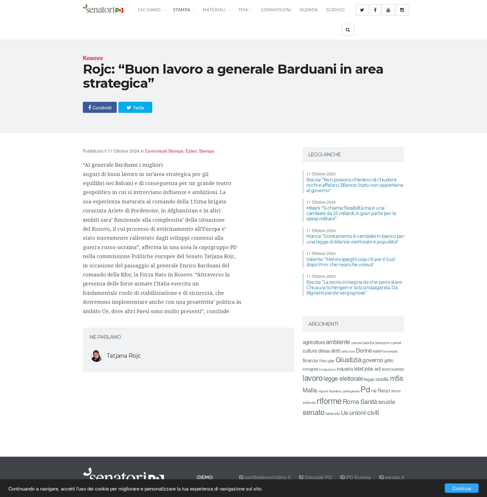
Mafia (310, 390)
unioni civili (364, 412)
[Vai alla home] (103, 10)
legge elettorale (343, 378)
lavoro (312, 377)
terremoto (333, 413)
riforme (329, 400)
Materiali (215, 9)
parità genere (351, 391)
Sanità (368, 401)
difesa (324, 350)
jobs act (372, 368)
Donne (364, 350)
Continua (461, 488)
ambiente (338, 341)
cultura (310, 350)
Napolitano (335, 391)
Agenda (309, 9)
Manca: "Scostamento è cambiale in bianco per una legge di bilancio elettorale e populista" (355, 239)
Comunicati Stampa (164, 151)
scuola (386, 401)
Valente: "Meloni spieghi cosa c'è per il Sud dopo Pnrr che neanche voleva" (350, 262)
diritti (335, 350)
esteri (377, 351)
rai (374, 390)
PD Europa (358, 477)
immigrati (310, 369)
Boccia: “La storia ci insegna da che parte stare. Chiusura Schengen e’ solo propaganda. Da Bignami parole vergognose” (354, 288)
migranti (323, 391)
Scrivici (335, 9)
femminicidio (390, 351)
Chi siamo (150, 9)
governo (372, 359)
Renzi (384, 390)
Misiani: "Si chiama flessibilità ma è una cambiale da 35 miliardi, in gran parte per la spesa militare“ (351, 213)
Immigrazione (327, 369)
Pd (365, 389)
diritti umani (348, 351)
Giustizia (349, 359)
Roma (351, 401)
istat (358, 368)
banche (368, 342)
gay (331, 360)
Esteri (191, 151)
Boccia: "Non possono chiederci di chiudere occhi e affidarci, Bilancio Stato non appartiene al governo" (354, 185)
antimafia (356, 342)
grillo (388, 360)
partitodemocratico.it (267, 477)
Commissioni (276, 9)
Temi (244, 9)
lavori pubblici (393, 369)
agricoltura (314, 342)
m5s (396, 378)
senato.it (394, 477)
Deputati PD (317, 477)
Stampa (182, 9)
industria (345, 368)
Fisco (323, 360)
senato (313, 411)
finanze (310, 360)
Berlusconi (382, 342)
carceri (396, 342)
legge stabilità (376, 379)
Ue (344, 412)
